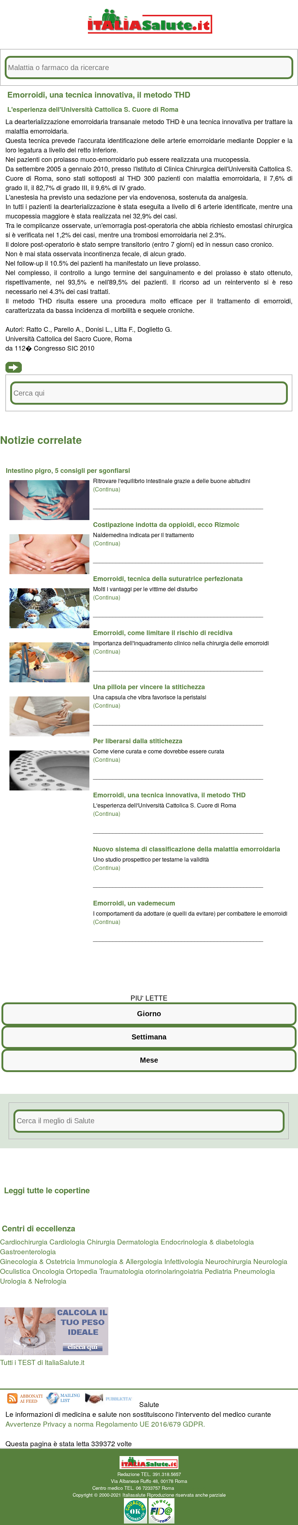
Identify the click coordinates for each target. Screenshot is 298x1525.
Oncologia (48, 1271)
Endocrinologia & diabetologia (207, 1241)
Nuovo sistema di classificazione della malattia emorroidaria (186, 849)
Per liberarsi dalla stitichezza (137, 740)
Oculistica (15, 1271)
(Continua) (106, 489)
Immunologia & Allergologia (119, 1261)
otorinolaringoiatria (174, 1271)
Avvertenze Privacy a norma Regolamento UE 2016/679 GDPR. (105, 1423)
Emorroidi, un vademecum (134, 903)
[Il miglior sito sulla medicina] (111, 1404)
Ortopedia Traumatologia (105, 1271)
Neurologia (270, 1261)
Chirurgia (101, 1241)
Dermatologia (138, 1241)
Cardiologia (67, 1241)
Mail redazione (191, 1487)
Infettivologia (184, 1261)
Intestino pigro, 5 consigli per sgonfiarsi (68, 470)
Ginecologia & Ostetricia (37, 1261)
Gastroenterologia (28, 1251)
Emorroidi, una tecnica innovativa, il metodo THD (169, 795)
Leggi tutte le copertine (47, 1190)
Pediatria (218, 1271)
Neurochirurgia (228, 1261)
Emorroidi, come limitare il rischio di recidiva (163, 632)
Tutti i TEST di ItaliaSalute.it (42, 1362)
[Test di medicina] (54, 1352)
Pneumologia (254, 1271)
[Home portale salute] (149, 40)
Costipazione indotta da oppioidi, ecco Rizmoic (166, 524)
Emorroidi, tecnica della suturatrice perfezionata (168, 578)
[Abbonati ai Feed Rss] (24, 1404)
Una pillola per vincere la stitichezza (149, 686)
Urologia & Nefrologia (33, 1280)
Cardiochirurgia (24, 1241)
